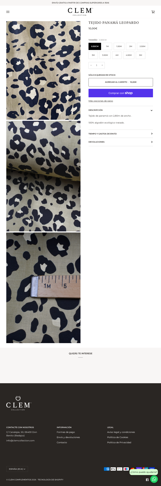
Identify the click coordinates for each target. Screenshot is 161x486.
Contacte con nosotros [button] (20, 427)
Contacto (62, 442)
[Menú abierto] (11, 12)
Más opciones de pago (101, 101)
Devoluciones (97, 142)
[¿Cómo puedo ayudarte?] (154, 479)
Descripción (96, 110)
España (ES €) (16, 469)
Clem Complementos (19, 479)
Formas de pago (66, 432)
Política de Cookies (117, 437)
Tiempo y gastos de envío (103, 134)
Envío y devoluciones (68, 437)
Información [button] (64, 427)
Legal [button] (110, 427)
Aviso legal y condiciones (121, 432)
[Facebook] (147, 479)
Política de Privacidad (119, 442)
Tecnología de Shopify (50, 479)
